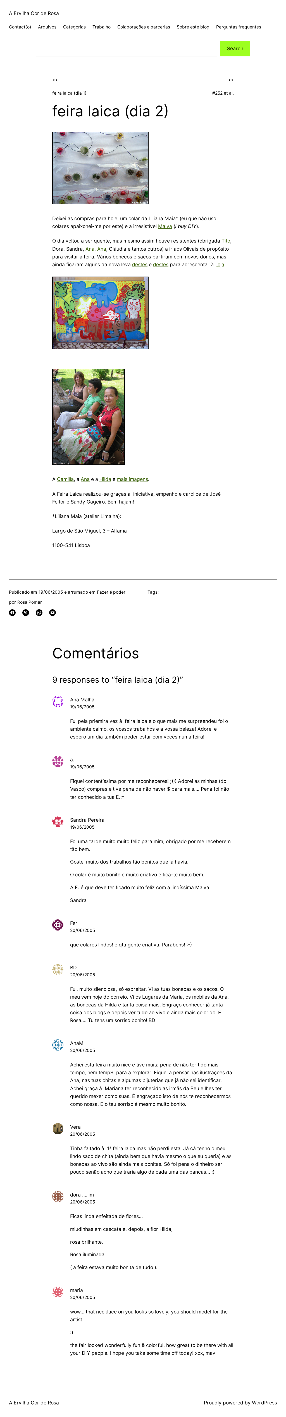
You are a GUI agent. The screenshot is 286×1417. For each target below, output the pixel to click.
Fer (73, 923)
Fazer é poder (111, 592)
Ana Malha (82, 699)
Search (235, 48)
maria (76, 1290)
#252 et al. (223, 93)
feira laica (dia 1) (69, 93)
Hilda (105, 479)
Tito (225, 241)
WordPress (264, 1403)
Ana (89, 249)
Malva (165, 226)
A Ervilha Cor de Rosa (34, 13)
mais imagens (132, 479)
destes (139, 264)
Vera (75, 1127)
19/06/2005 (82, 706)
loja (220, 264)
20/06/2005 (82, 930)
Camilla (65, 479)
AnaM (77, 1043)
